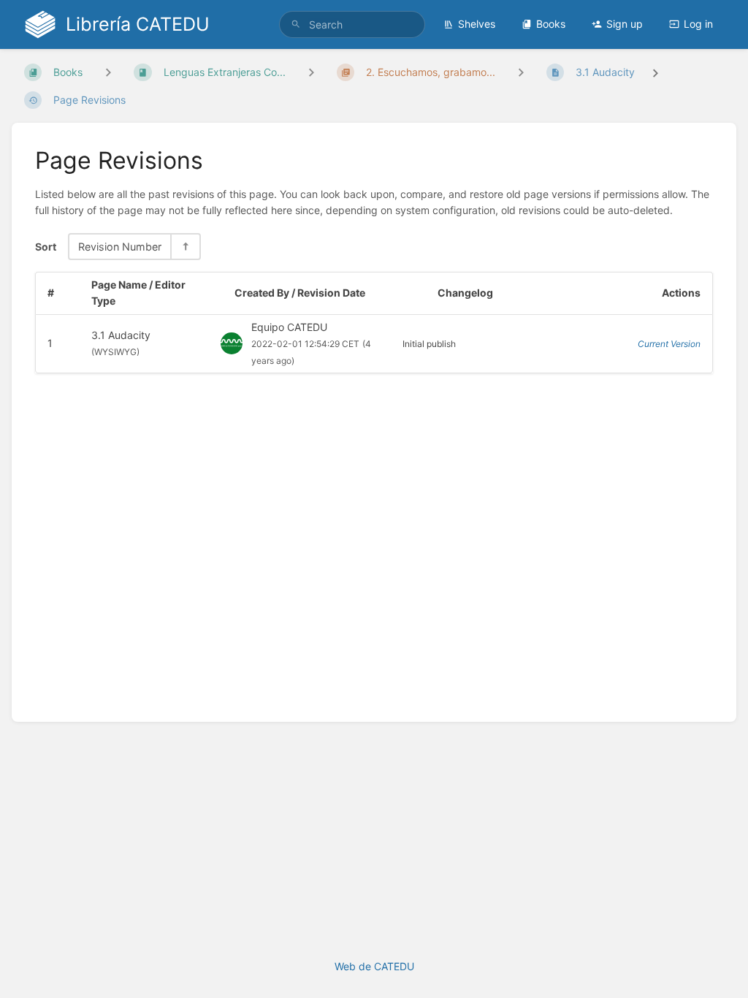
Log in (698, 24)
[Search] (296, 24)
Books (550, 24)
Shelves (476, 24)
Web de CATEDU (374, 966)
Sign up (624, 24)
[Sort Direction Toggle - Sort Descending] (184, 247)
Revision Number (119, 246)
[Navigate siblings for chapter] (311, 71)
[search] (352, 24)
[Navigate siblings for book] (108, 71)
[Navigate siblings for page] (521, 71)
